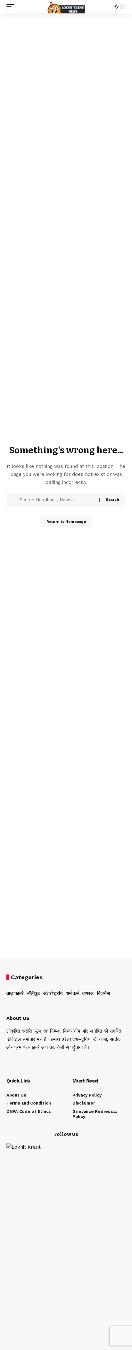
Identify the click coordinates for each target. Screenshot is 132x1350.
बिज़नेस (103, 993)
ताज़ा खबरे (15, 993)
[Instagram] (34, 1061)
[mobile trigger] (11, 6)
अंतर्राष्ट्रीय (52, 993)
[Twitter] (17, 1061)
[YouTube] (26, 1061)
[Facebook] (8, 1061)
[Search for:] (57, 500)
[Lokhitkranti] (66, 6)
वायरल (88, 993)
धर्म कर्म (72, 993)
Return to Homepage (66, 522)
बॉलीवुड (33, 993)
